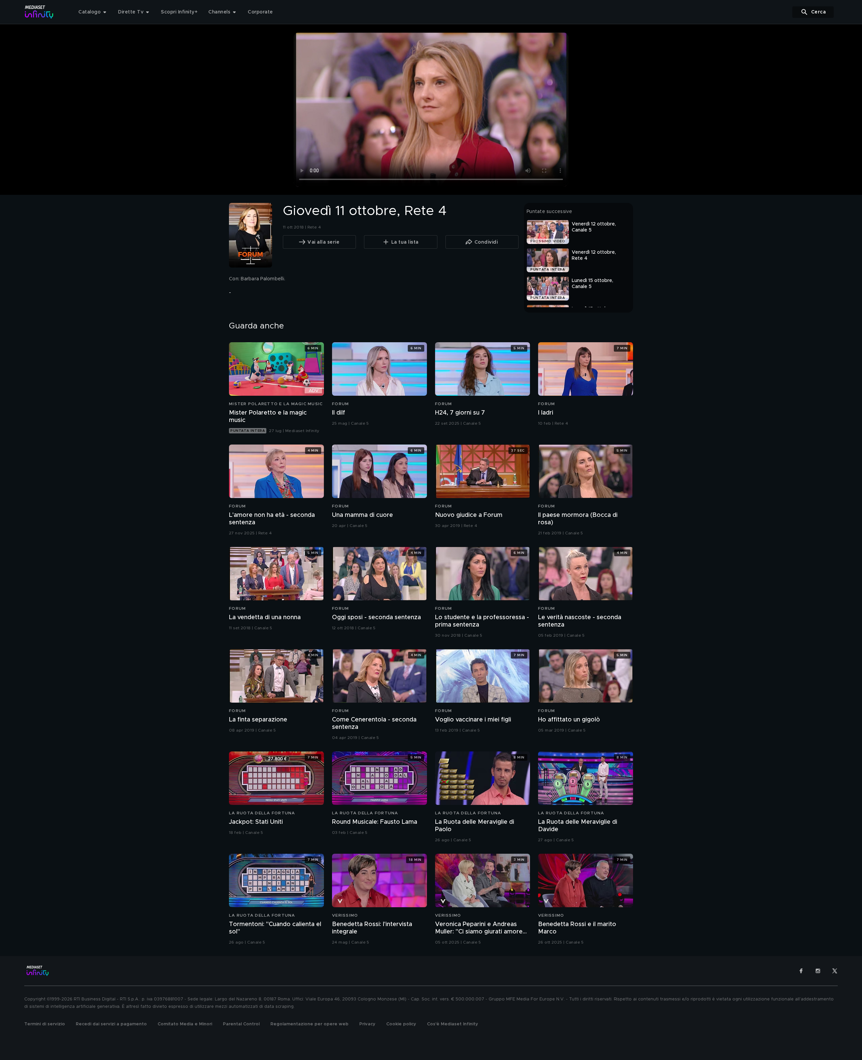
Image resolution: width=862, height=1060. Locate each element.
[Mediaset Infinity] (39, 12)
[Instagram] (818, 971)
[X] (835, 971)
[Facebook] (801, 971)
